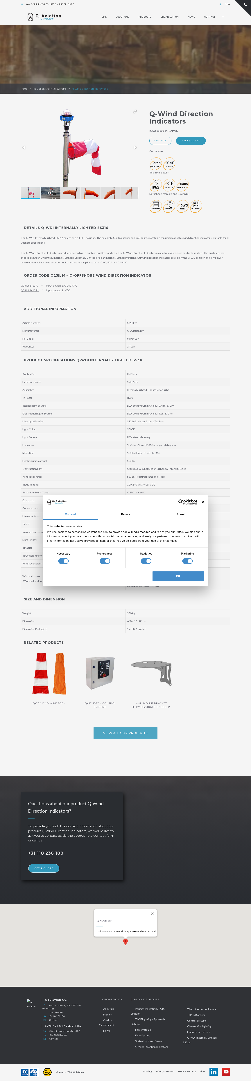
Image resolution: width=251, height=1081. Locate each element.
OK (178, 576)
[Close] (152, 913)
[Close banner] (203, 502)
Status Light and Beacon (149, 1041)
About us (108, 1008)
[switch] (105, 561)
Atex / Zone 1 (191, 140)
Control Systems (197, 1020)
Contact (209, 17)
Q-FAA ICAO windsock (49, 703)
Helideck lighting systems (50, 89)
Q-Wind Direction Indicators (90, 89)
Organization (170, 17)
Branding (147, 1071)
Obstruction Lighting (199, 1026)
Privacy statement (165, 1071)
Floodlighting (142, 1035)
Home (103, 17)
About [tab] (181, 514)
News (191, 17)
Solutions (122, 17)
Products (145, 17)
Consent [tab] (70, 514)
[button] (135, 112)
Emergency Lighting (198, 1031)
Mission (107, 1014)
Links (202, 1071)
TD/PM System (196, 1014)
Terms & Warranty (187, 1071)
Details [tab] (125, 514)
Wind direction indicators (201, 1009)
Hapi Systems (143, 1029)
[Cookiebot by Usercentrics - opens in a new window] (181, 502)
